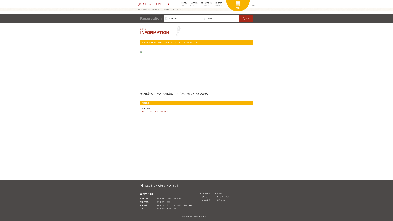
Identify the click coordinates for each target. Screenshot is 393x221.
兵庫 (163, 205)
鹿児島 (169, 208)
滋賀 (173, 205)
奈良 (168, 205)
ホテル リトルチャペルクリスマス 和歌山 (155, 111)
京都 (185, 205)
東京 (158, 198)
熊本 (174, 208)
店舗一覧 (184, 5)
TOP (139, 9)
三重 (168, 202)
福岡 (158, 208)
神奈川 (164, 198)
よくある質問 (206, 200)
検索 (247, 18)
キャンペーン (193, 5)
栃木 (180, 198)
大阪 (158, 205)
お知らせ (206, 5)
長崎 (163, 208)
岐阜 (163, 202)
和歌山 (179, 205)
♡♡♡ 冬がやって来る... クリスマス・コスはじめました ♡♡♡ (165, 9)
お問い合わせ (218, 5)
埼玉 (169, 198)
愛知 (158, 202)
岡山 (190, 205)
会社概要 (220, 193)
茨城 (174, 198)
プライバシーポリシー (224, 197)
